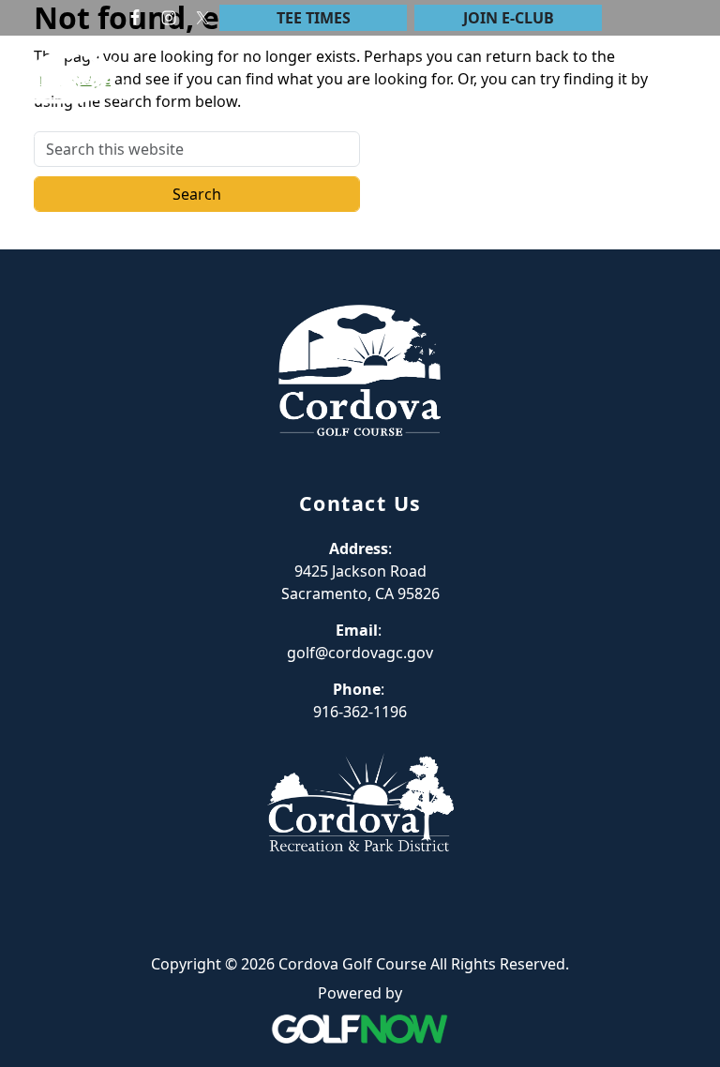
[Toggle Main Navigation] (682, 94)
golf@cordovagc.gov (360, 652)
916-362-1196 (360, 711)
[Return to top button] (683, 214)
